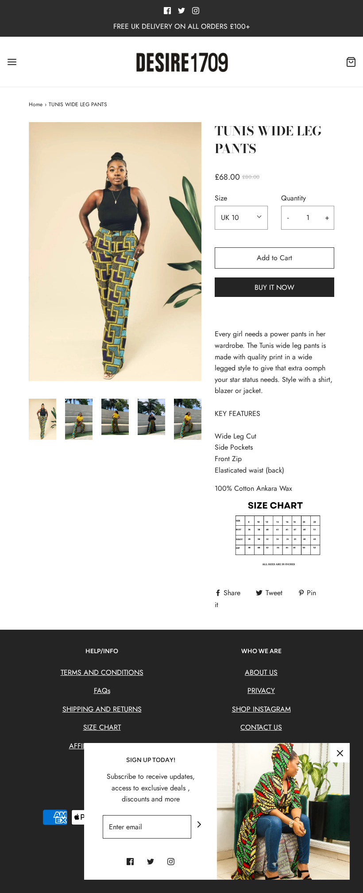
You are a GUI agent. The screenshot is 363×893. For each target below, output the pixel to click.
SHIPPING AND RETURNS (102, 709)
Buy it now (274, 287)
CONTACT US (261, 727)
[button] (42, 419)
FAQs (102, 690)
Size (221, 198)
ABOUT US (261, 672)
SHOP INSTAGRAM (261, 709)
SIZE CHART (102, 727)
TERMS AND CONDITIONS (102, 672)
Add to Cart (274, 258)
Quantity (293, 198)
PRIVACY (261, 690)
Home (35, 104)
